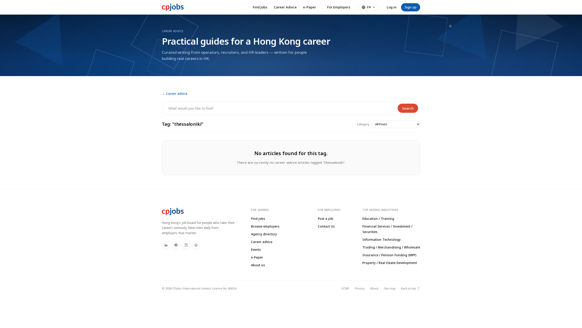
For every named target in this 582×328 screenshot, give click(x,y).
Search (408, 108)
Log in (391, 7)
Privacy (360, 288)
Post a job (325, 218)
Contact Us (326, 226)
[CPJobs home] (173, 7)
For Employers (338, 7)
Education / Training (378, 218)
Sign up (410, 7)
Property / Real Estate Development (389, 263)
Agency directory (264, 234)
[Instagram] (186, 245)
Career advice (261, 242)
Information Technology (381, 239)
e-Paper (309, 7)
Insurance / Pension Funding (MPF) (389, 255)
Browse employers (265, 226)
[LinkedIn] (166, 245)
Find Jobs (260, 7)
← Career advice (174, 93)
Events (256, 249)
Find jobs (258, 218)
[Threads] (196, 245)
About (374, 288)
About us (258, 265)
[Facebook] (176, 245)
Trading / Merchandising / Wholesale (391, 247)
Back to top (410, 288)
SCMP (345, 288)
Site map (390, 288)
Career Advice (285, 7)
